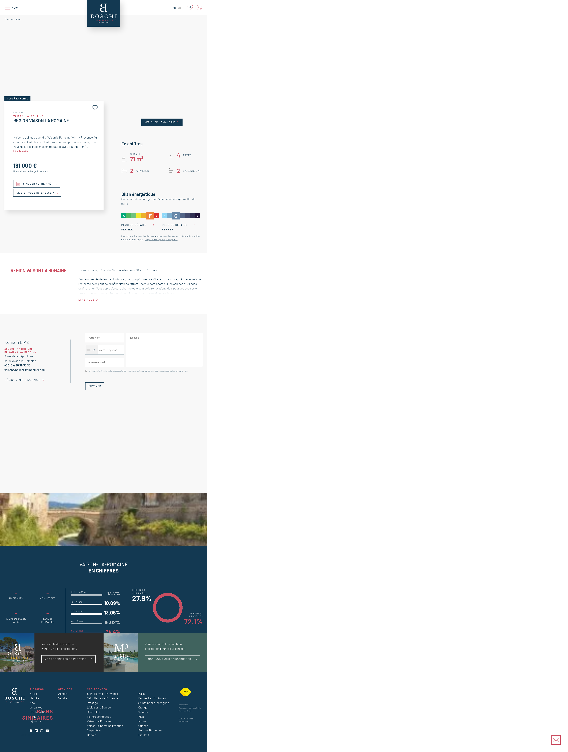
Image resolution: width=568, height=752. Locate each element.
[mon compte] (199, 7)
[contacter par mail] (556, 740)
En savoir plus (182, 371)
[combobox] (91, 349)
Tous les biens (12, 19)
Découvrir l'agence (22, 379)
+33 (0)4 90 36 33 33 (17, 365)
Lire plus (86, 299)
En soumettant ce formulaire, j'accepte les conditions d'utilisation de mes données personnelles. (138, 371)
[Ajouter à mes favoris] (95, 107)
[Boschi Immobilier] (103, 13)
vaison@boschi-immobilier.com (25, 370)
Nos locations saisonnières (169, 659)
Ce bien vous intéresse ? (35, 192)
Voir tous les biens (35, 734)
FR (174, 7)
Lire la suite (20, 151)
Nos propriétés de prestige (66, 659)
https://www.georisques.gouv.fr (161, 239)
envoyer (94, 386)
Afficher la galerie (162, 122)
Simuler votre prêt (38, 183)
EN (179, 7)
